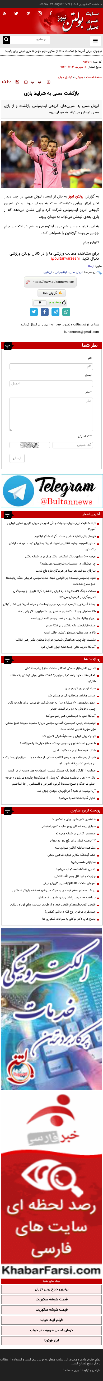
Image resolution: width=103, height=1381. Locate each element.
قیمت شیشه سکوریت (52, 1300)
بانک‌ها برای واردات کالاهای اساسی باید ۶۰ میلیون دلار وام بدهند (56, 611)
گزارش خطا (50, 293)
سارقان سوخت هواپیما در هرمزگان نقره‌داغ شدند (66, 570)
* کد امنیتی (85, 436)
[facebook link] (45, 312)
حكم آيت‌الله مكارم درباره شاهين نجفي (72, 855)
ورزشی (79, 77)
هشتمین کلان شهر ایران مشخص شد (73, 819)
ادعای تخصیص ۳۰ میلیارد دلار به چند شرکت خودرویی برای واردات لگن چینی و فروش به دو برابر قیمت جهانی (52, 705)
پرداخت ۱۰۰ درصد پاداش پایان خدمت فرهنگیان (67, 897)
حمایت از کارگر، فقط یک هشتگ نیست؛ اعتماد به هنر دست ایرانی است (52, 770)
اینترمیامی (61, 272)
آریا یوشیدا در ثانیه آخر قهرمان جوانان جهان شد (66, 791)
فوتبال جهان (65, 77)
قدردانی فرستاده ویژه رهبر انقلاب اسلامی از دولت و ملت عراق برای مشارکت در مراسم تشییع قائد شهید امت (49, 760)
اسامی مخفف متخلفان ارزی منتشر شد (72, 695)
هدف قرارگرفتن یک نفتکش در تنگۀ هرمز (71, 625)
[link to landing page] (76, 21)
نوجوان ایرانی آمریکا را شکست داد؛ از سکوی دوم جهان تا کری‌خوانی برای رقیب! (53, 51)
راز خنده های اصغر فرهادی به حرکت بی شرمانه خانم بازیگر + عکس (54, 890)
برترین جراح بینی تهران (51, 1289)
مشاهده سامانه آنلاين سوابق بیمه (75, 847)
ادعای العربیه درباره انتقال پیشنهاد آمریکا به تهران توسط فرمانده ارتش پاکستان (52, 546)
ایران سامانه (72, 1370)
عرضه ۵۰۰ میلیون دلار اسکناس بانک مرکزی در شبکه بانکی (60, 556)
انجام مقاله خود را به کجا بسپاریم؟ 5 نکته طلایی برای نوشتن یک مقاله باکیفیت (53, 678)
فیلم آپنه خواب (51, 1320)
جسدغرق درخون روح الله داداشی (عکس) (70, 911)
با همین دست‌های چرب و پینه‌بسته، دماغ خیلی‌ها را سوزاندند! (58, 743)
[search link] (6, 40)
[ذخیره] (17, 81)
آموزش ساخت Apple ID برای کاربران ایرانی (69, 883)
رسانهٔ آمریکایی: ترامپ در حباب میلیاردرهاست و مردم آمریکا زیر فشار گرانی (49, 604)
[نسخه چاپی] (3, 82)
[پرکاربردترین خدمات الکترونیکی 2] (51, 1009)
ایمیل (88, 375)
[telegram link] (55, 312)
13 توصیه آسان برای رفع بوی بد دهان (73, 840)
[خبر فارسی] (51, 1183)
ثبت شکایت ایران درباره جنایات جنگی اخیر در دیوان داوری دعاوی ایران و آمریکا (51, 526)
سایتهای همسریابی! (83, 862)
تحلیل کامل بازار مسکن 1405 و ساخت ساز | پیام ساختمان (60, 668)
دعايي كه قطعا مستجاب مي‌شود (76, 869)
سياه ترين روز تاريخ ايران (80, 688)
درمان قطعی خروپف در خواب (51, 1330)
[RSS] (5, 14)
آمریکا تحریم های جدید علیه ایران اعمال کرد (68, 647)
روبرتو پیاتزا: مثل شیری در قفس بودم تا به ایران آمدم (63, 618)
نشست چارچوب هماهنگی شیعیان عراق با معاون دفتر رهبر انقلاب (56, 639)
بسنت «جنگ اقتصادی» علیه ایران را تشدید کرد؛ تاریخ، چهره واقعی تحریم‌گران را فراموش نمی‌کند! (54, 594)
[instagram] (39, 13)
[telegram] (28, 13)
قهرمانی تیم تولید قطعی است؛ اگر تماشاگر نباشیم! (65, 536)
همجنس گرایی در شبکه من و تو (76, 833)
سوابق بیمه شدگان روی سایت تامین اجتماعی (68, 826)
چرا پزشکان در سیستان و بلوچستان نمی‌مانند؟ (68, 563)
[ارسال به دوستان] (9, 82)
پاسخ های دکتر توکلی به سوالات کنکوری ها (69, 919)
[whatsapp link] (66, 312)
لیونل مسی (75, 272)
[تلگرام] (52, 491)
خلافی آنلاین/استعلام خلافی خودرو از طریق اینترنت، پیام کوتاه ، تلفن (53, 904)
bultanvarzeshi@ (65, 259)
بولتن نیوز (75, 197)
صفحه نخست (94, 77)
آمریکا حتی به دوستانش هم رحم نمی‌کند (71, 716)
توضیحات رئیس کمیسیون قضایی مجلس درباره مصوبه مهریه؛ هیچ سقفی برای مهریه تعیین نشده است (51, 726)
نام (90, 358)
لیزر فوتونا (51, 1341)
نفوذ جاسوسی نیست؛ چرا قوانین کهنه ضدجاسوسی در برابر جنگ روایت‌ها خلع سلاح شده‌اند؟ (51, 581)
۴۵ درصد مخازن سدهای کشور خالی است (70, 632)
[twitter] (16, 14)
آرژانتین (48, 272)
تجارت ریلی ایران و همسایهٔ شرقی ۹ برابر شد (69, 736)
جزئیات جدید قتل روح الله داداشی (75, 876)
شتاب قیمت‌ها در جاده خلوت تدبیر (74, 750)
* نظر (89, 392)
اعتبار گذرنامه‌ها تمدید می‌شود (77, 798)
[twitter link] (34, 312)
